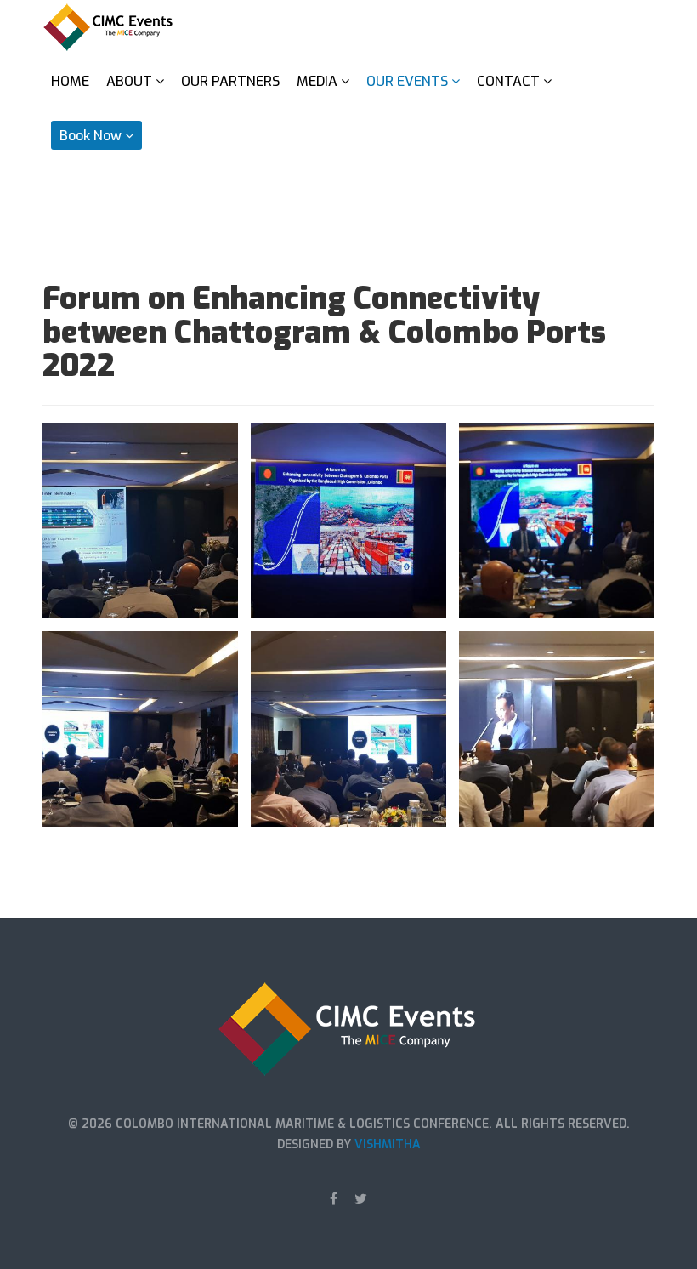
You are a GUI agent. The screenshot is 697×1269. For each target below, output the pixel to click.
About (129, 81)
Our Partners (230, 81)
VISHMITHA (387, 1144)
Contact (508, 81)
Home (70, 81)
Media (317, 81)
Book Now (91, 136)
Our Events (407, 81)
